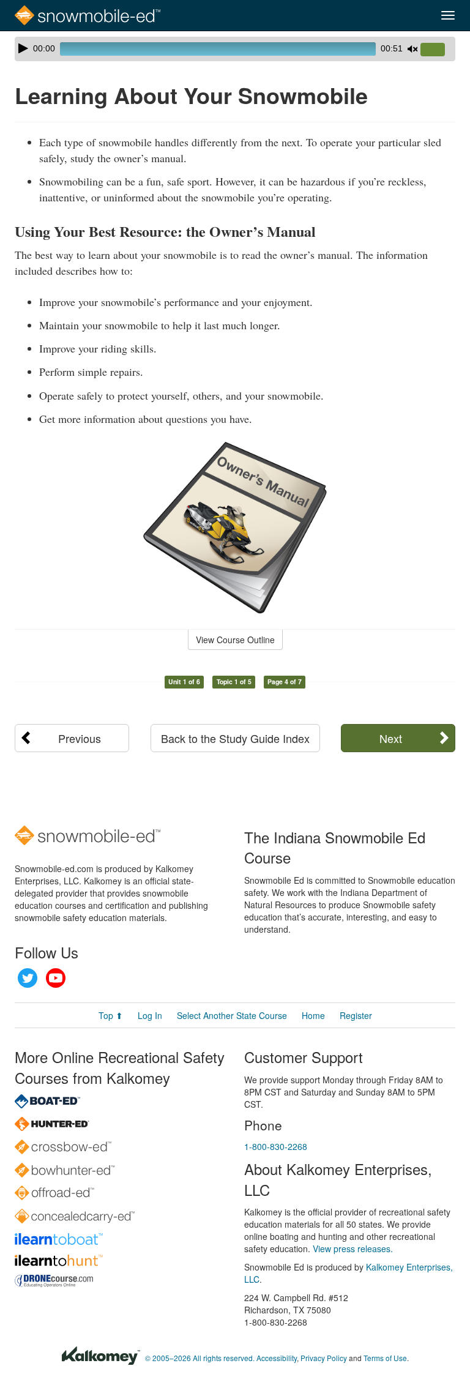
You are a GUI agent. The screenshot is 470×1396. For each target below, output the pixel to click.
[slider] (437, 50)
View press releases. (353, 1248)
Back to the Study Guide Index (235, 738)
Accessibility (276, 1358)
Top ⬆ (111, 1015)
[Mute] (412, 49)
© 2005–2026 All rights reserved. (200, 1358)
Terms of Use (385, 1358)
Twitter (27, 978)
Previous (79, 738)
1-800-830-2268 (275, 1146)
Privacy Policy (323, 1358)
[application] (235, 49)
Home (313, 1015)
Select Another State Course (232, 1015)
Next (390, 738)
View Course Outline (235, 639)
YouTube (55, 978)
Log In (150, 1015)
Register (356, 1015)
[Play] (23, 48)
